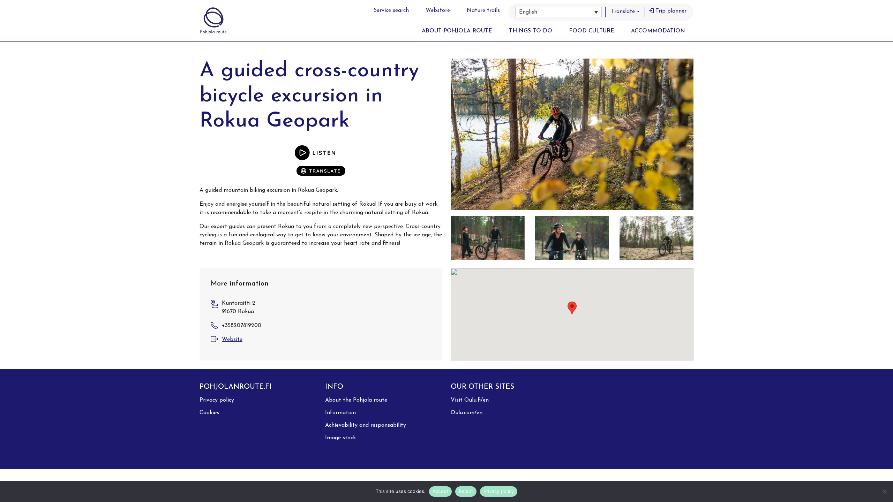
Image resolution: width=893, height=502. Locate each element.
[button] (558, 12)
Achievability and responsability (365, 425)
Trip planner (670, 11)
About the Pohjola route (356, 400)
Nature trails (483, 10)
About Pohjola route (457, 31)
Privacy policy (217, 400)
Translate (623, 11)
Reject (466, 491)
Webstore (438, 10)
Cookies (209, 413)
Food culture (591, 31)
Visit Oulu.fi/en (470, 400)
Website (232, 339)
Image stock (340, 438)
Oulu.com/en (466, 413)
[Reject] (884, 491)
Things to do (530, 31)
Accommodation (658, 31)
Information (340, 413)
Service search (391, 10)
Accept (441, 491)
